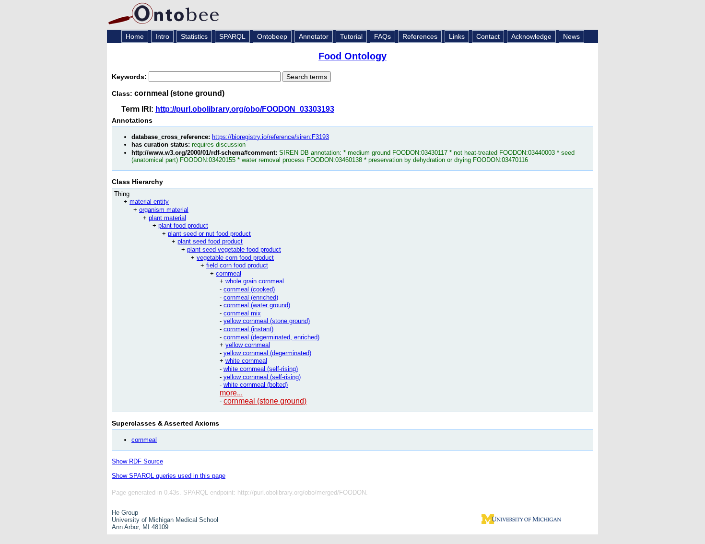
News (571, 36)
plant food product (183, 225)
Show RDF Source (137, 461)
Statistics (194, 36)
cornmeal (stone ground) (264, 401)
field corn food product (237, 265)
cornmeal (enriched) (250, 297)
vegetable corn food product (235, 257)
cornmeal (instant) (248, 329)
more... (231, 393)
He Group (125, 512)
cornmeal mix (242, 313)
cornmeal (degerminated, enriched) (271, 337)
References (419, 36)
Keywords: (130, 77)
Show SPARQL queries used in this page (168, 475)
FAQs (382, 36)
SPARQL (232, 36)
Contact (488, 36)
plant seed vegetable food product (234, 249)
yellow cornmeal (247, 344)
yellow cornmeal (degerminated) (267, 353)
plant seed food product (210, 241)
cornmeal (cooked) (249, 289)
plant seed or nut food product (209, 233)
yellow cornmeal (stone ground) (266, 320)
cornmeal (228, 273)
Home (135, 36)
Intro (162, 36)
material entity (149, 201)
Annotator (314, 36)
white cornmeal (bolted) (255, 384)
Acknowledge (531, 36)
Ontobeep (272, 36)
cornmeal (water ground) (256, 305)
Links (457, 36)
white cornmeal (246, 360)
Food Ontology (352, 56)
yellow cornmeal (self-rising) (262, 377)
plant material (167, 217)
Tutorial (351, 36)
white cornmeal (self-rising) (260, 368)
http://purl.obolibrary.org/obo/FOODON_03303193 (244, 109)
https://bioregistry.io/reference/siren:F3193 (270, 136)
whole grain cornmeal (254, 281)
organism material (163, 209)
